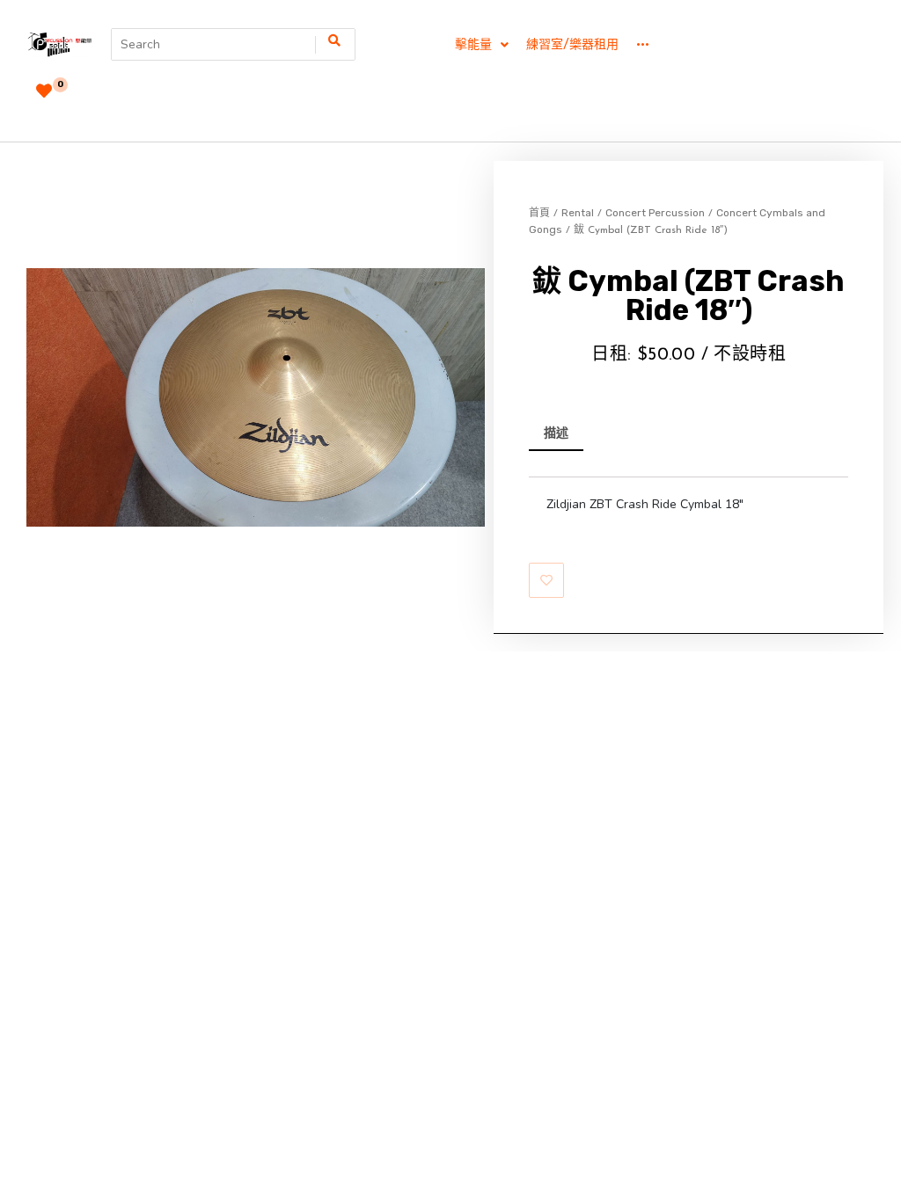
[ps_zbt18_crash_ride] (255, 397)
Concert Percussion (655, 213)
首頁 (539, 213)
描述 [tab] (556, 433)
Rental (577, 213)
